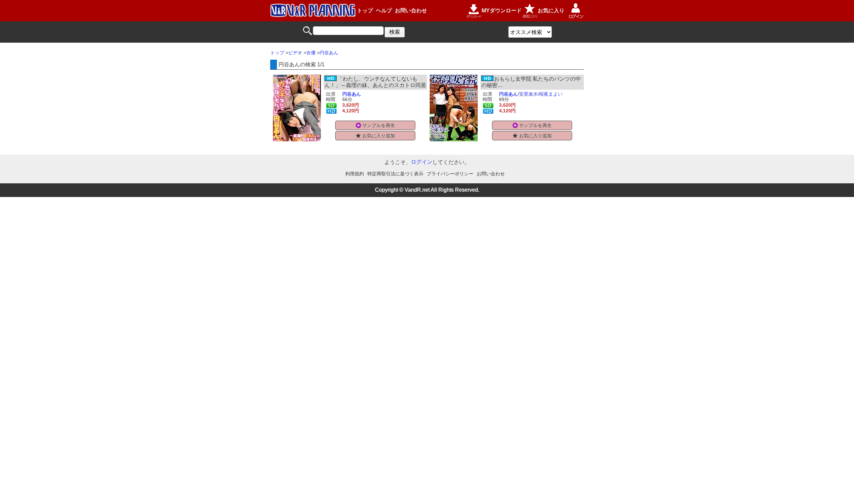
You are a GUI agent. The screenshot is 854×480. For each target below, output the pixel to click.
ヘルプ (384, 10)
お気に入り (551, 10)
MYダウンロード (502, 10)
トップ (365, 10)
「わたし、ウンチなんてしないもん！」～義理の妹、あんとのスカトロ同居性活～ (375, 85)
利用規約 (354, 173)
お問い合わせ (411, 10)
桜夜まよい (550, 94)
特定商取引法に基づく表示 (395, 173)
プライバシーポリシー (450, 173)
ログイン (421, 162)
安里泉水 (528, 94)
